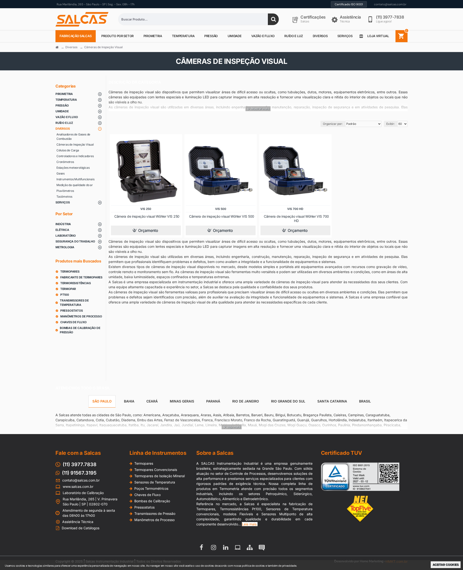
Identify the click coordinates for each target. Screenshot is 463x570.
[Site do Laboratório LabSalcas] (237, 547)
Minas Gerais (182, 401)
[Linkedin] (225, 547)
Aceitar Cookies (446, 564)
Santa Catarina (332, 401)
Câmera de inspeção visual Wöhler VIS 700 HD (296, 218)
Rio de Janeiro (245, 401)
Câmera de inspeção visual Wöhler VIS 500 (221, 216)
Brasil (365, 401)
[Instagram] (213, 547)
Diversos (71, 47)
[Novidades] (261, 547)
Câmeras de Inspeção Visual (103, 47)
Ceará (152, 401)
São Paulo (102, 401)
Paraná (213, 401)
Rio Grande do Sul (288, 401)
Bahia (129, 401)
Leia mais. (250, 524)
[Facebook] (201, 547)
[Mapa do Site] (249, 547)
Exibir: (390, 124)
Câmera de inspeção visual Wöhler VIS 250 (146, 216)
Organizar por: (333, 124)
